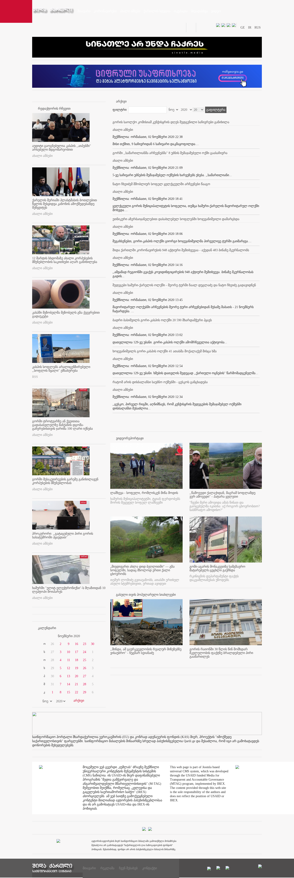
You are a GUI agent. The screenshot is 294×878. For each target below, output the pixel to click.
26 (84, 668)
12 (68, 668)
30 (92, 644)
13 (68, 676)
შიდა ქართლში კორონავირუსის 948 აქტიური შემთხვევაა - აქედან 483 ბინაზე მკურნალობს (181, 250)
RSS (35, 377)
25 (84, 660)
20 (76, 676)
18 (76, 660)
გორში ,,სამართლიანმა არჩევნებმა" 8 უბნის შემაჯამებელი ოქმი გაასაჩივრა (170, 153)
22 (76, 692)
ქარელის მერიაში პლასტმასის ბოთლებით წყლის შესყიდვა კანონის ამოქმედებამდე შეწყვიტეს (64, 203)
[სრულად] (181, 660)
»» (94, 636)
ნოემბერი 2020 (69, 636)
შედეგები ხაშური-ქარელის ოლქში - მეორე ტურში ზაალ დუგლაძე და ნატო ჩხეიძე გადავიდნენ (184, 285)
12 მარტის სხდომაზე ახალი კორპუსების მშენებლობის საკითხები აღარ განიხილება (64, 260)
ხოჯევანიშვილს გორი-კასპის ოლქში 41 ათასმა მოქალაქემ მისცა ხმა (165, 351)
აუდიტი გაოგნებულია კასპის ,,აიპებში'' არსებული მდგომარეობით (61, 147)
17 (76, 652)
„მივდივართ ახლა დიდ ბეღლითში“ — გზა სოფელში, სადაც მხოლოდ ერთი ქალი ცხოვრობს (142, 570)
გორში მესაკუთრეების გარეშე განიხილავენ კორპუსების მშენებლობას (65, 481)
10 (68, 652)
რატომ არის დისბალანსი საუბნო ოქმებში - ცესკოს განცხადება (160, 382)
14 (68, 684)
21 (76, 684)
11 (68, 660)
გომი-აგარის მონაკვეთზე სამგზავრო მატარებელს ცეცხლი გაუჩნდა (217, 568)
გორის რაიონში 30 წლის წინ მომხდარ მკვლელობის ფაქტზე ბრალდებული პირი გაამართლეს (221, 653)
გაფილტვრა (215, 109)
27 (84, 676)
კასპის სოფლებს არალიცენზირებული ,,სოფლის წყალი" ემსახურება (61, 368)
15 (68, 692)
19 (76, 668)
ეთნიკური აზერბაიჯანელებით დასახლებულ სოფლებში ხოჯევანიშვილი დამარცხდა (176, 219)
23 (84, 644)
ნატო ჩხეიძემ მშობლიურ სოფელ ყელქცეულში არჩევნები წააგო (161, 184)
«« (43, 636)
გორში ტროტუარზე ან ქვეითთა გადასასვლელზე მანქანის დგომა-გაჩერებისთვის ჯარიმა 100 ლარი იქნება (62, 425)
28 (84, 684)
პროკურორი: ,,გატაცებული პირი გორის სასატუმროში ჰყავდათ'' (62, 535)
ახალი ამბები (42, 156)
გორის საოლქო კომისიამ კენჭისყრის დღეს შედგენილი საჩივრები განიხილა (171, 122)
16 (76, 644)
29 (84, 692)
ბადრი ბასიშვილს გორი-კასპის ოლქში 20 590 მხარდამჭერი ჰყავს (162, 320)
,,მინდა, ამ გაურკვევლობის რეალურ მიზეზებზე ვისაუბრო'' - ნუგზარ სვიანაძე (145, 651)
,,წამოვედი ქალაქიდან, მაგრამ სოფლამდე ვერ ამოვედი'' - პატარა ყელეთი (222, 494)
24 (84, 652)
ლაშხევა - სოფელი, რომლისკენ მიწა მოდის (144, 493)
